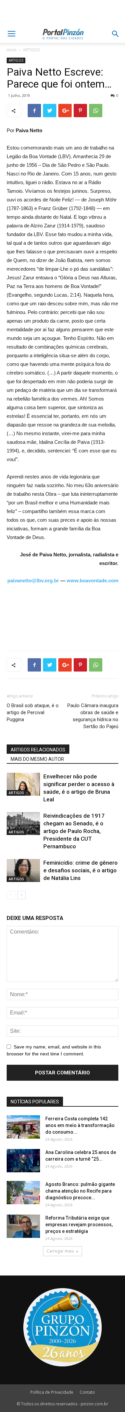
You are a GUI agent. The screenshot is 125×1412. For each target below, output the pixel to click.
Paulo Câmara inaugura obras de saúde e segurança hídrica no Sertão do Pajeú (92, 716)
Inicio (12, 50)
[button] (115, 34)
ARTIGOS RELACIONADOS (38, 749)
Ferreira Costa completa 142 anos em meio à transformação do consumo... (80, 1125)
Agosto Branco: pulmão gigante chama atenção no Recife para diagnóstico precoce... (80, 1191)
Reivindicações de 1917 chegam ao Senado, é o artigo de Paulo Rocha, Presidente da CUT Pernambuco (74, 831)
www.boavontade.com (92, 580)
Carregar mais (60, 1251)
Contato (87, 1392)
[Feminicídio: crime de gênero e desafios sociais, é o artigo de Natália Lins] (23, 870)
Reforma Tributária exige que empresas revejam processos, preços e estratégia (79, 1224)
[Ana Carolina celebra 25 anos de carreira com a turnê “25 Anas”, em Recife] (23, 1160)
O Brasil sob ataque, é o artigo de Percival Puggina (33, 712)
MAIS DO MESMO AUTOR (37, 759)
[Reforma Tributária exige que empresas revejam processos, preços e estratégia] (23, 1226)
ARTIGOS (31, 50)
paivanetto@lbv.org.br (33, 580)
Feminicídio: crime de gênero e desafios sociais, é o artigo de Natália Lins (80, 870)
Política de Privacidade (51, 1392)
